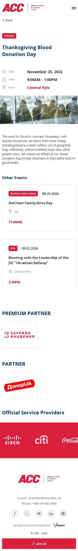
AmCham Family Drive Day (30, 203)
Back (9, 20)
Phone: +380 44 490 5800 (39, 503)
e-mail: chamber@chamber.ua (39, 498)
